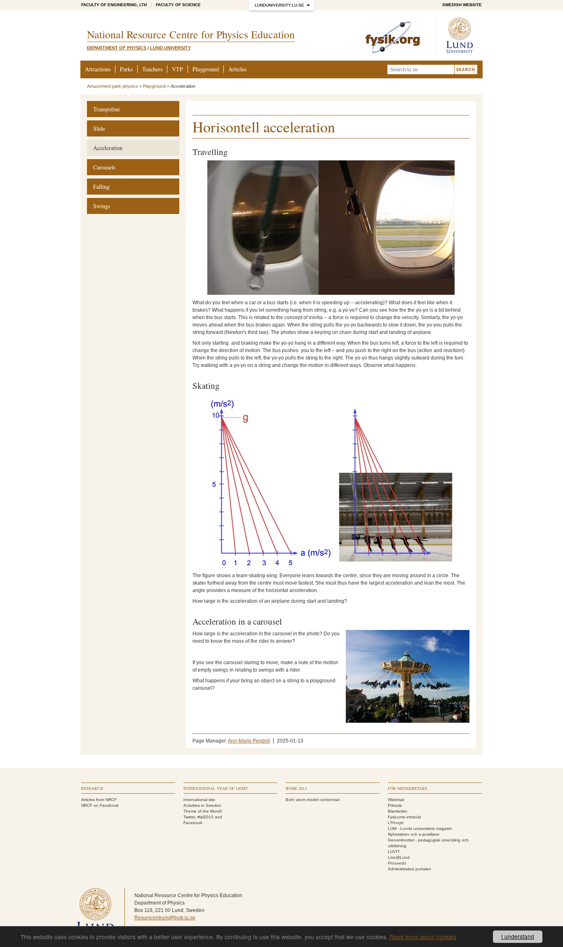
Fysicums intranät (404, 817)
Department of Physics (116, 47)
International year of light (215, 788)
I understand (517, 936)
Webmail (396, 799)
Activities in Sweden (202, 805)
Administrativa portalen (409, 869)
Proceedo (397, 863)
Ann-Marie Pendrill (249, 741)
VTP (177, 69)
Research (92, 788)
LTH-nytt (395, 822)
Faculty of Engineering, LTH (114, 4)
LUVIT (394, 851)
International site (199, 799)
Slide (99, 128)
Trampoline (106, 109)
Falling (101, 186)
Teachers (152, 69)
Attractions (97, 69)
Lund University (170, 47)
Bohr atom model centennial (312, 799)
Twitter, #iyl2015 (198, 817)
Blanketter (397, 811)
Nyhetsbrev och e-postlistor (413, 834)
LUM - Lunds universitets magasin (420, 828)
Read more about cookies (422, 937)
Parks (126, 69)
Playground (205, 69)
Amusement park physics (112, 86)
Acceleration (107, 148)
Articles (237, 69)
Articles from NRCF (99, 799)
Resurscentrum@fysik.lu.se (164, 918)
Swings (101, 206)
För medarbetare (407, 788)
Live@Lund (399, 857)
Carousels (104, 167)
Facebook (192, 822)
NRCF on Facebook (100, 805)
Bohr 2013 (296, 788)
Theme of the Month (202, 811)
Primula (395, 805)
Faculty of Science (178, 4)
